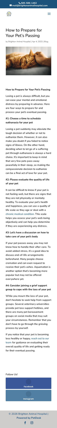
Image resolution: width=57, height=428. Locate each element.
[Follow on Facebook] (25, 423)
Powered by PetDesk (29, 418)
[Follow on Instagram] (32, 423)
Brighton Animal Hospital (19, 41)
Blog (46, 41)
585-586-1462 (29, 3)
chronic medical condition (20, 214)
